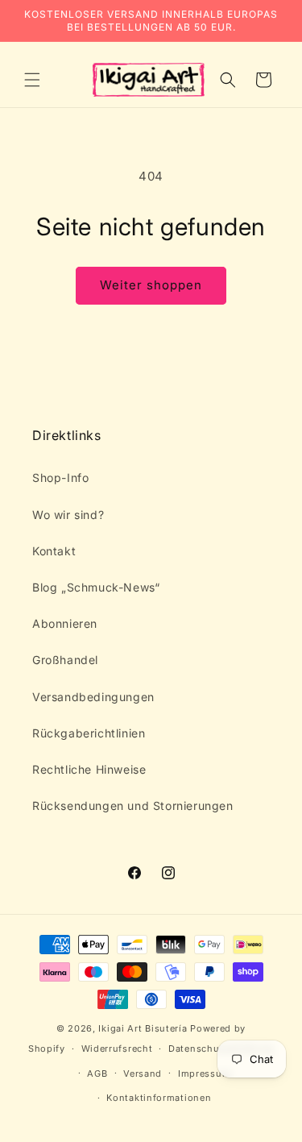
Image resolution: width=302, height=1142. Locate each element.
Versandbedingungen (93, 697)
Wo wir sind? (68, 514)
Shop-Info (60, 477)
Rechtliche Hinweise (89, 769)
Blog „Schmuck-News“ (95, 587)
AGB (97, 1073)
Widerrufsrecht (117, 1048)
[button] (32, 80)
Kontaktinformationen (158, 1097)
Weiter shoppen (151, 285)
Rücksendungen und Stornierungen (133, 805)
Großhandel (65, 660)
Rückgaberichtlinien (88, 733)
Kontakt (54, 551)
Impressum (204, 1073)
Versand (142, 1073)
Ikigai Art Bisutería (142, 1028)
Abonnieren (64, 623)
